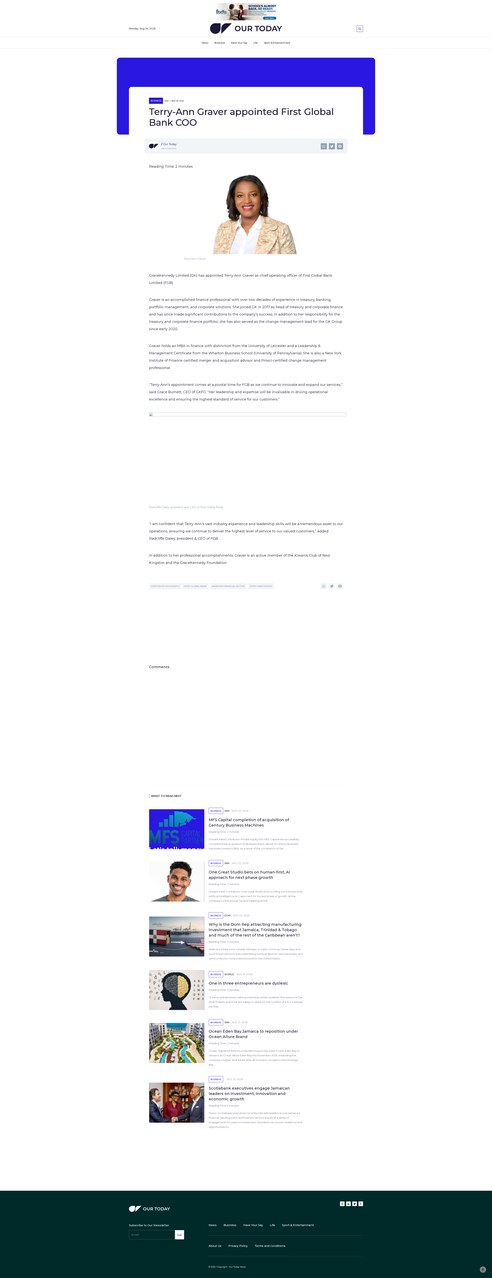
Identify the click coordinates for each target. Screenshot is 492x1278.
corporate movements (165, 586)
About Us (215, 1246)
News (205, 42)
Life (255, 42)
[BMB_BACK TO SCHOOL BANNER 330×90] (246, 11)
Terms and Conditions (270, 1246)
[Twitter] (332, 146)
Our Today (246, 29)
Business (219, 42)
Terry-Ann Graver (260, 586)
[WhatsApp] (324, 146)
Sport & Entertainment (277, 42)
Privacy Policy (238, 1246)
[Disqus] (246, 717)
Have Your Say (239, 42)
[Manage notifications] (483, 1269)
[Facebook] (340, 146)
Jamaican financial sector (228, 586)
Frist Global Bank (195, 586)
